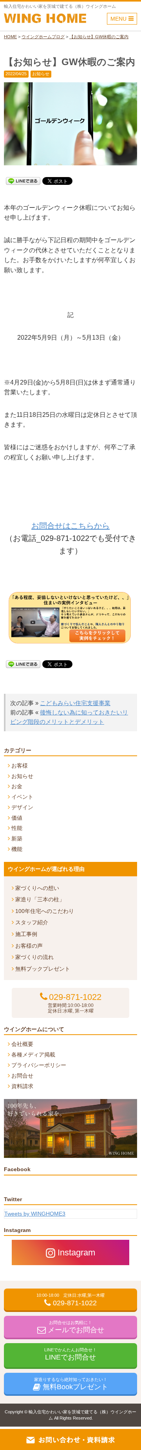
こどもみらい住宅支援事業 (75, 703)
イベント (22, 797)
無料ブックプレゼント (42, 969)
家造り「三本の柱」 (40, 899)
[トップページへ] (45, 19)
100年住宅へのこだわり (44, 911)
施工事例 (26, 934)
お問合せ (22, 1075)
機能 (16, 849)
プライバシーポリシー (38, 1065)
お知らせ (40, 73)
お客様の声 (29, 946)
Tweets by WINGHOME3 (34, 1214)
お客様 (19, 765)
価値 (16, 818)
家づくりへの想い (37, 888)
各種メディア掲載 (33, 1054)
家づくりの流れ (34, 957)
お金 (16, 786)
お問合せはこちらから (70, 525)
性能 (16, 828)
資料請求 (22, 1086)
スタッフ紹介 (31, 922)
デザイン (22, 807)
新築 (16, 838)
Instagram (76, 1252)
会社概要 (22, 1044)
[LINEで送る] (23, 180)
